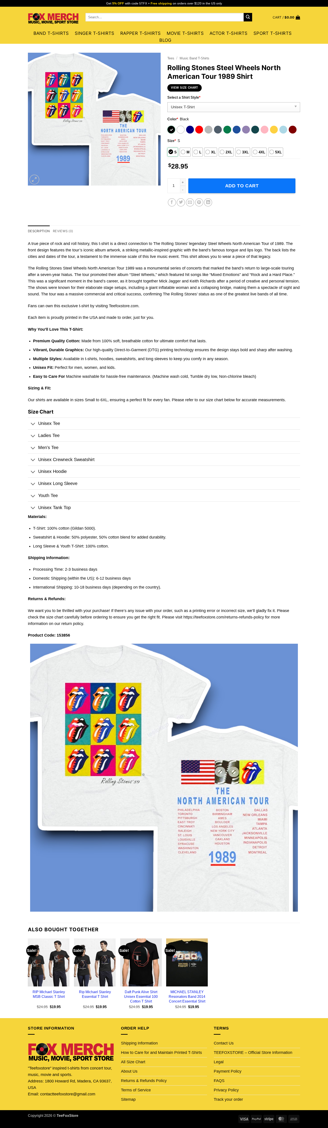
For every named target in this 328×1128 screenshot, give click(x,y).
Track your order (228, 1099)
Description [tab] (39, 231)
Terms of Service (136, 1090)
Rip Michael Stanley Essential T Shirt (95, 994)
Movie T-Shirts (185, 33)
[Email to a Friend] (190, 202)
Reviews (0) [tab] (63, 231)
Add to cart (242, 185)
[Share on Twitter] (181, 202)
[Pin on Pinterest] (199, 202)
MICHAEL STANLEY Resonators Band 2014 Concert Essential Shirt (187, 996)
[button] (286, 17)
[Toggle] (33, 424)
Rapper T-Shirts (140, 33)
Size (171, 141)
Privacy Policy (226, 1090)
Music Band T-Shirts (194, 58)
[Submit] (248, 17)
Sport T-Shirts (272, 33)
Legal (219, 1062)
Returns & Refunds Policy (144, 1080)
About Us (129, 1071)
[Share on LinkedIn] (208, 202)
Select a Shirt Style (183, 97)
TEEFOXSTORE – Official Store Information (253, 1052)
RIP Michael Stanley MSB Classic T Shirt (49, 994)
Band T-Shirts (51, 33)
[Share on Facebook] (172, 202)
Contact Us (224, 1043)
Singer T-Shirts (94, 33)
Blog (165, 40)
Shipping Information (139, 1043)
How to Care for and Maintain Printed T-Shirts (161, 1052)
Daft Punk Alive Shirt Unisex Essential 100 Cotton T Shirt (141, 996)
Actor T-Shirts (229, 33)
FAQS (219, 1080)
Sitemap (128, 1099)
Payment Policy (227, 1071)
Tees (170, 58)
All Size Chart (133, 1062)
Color (172, 119)
